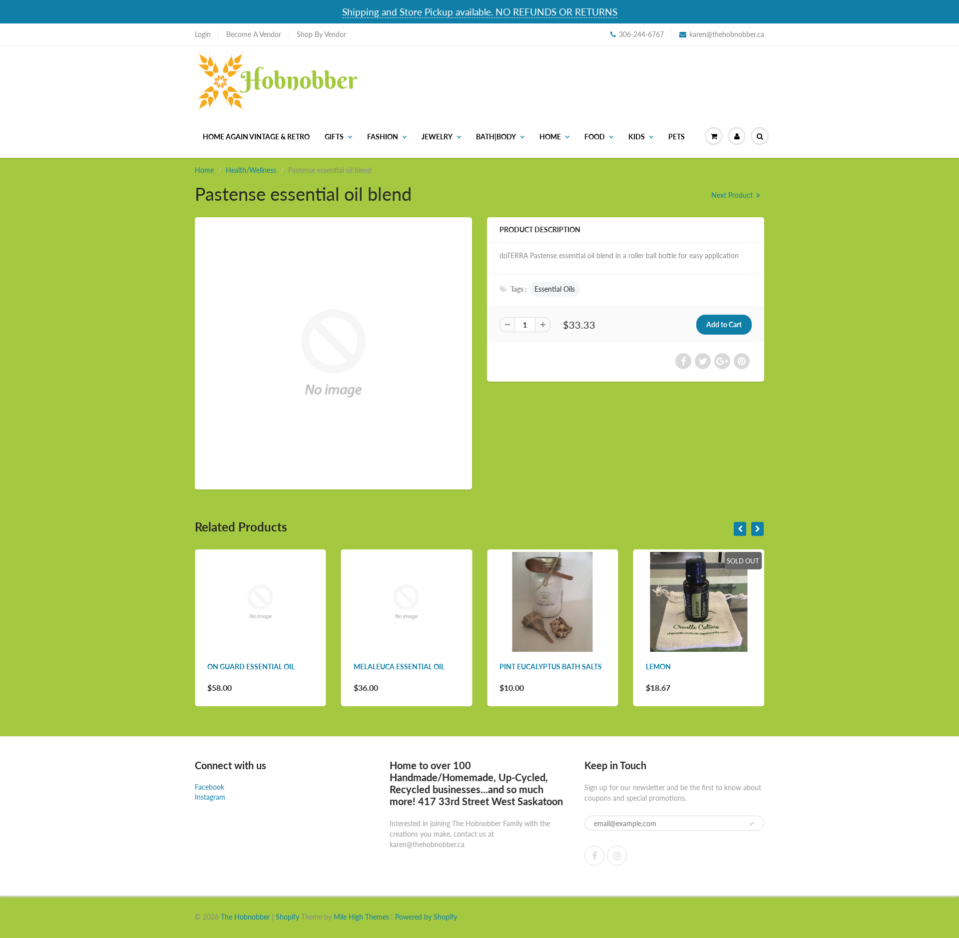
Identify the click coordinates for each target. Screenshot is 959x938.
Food (594, 136)
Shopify (287, 917)
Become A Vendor (253, 34)
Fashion (382, 136)
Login (203, 34)
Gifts (334, 136)
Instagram (210, 797)
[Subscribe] (751, 824)
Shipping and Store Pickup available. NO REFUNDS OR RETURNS (479, 11)
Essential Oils (554, 289)
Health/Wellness (251, 170)
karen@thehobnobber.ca (726, 34)
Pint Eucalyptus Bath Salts (427, 666)
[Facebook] (594, 856)
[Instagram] (617, 856)
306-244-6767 (641, 34)
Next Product (733, 195)
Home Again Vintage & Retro (256, 136)
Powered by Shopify (426, 917)
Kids (636, 136)
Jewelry (437, 136)
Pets (676, 136)
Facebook (209, 787)
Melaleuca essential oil (275, 666)
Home (550, 136)
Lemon (534, 666)
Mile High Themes (361, 917)
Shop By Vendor (321, 34)
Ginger (681, 666)
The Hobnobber (245, 917)
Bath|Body (496, 136)
